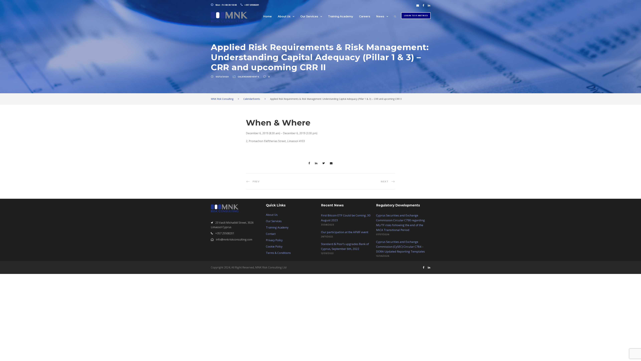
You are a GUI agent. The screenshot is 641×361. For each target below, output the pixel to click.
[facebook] (423, 5)
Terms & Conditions (278, 253)
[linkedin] (429, 5)
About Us (284, 16)
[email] (417, 5)
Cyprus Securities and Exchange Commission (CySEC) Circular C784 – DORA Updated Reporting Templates (400, 246)
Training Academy (340, 16)
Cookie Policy (274, 246)
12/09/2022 (327, 253)
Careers (364, 16)
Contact (271, 234)
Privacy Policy (274, 240)
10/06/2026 (382, 256)
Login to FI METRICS (416, 15)
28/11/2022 (327, 236)
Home (267, 16)
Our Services (309, 16)
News (380, 16)
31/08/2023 (327, 224)
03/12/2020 (222, 77)
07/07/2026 (382, 234)
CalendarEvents (248, 77)
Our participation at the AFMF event (344, 232)
